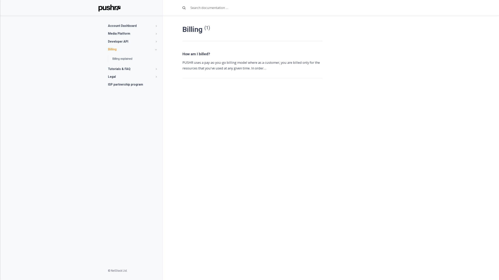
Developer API (118, 41)
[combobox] (248, 8)
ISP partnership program (125, 84)
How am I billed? (196, 54)
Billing (112, 49)
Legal (112, 77)
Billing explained (122, 58)
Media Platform (119, 33)
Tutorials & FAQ (119, 69)
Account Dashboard (122, 26)
